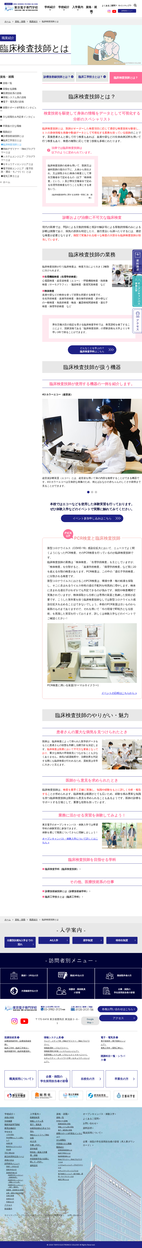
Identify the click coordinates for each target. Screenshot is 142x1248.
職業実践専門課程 (12, 1124)
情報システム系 (52, 1037)
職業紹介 (33, 21)
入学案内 (77, 7)
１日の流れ (10, 1134)
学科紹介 (50, 7)
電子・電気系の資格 (13, 101)
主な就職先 (61, 1140)
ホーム (8, 21)
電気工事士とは (11, 175)
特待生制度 (122, 940)
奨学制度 (88, 940)
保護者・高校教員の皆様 (14, 1190)
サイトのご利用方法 (53, 1215)
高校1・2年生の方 (12, 1166)
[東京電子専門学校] (21, 9)
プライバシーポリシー (30, 1215)
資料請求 (34, 1165)
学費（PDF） (35, 1145)
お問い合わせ (89, 1123)
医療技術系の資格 (12, 93)
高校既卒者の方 (11, 1173)
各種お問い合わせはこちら (117, 1009)
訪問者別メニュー (12, 1163)
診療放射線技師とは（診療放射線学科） (67, 891)
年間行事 (9, 1143)
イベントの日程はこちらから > (119, 693)
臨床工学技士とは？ (90, 76)
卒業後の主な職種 (12, 125)
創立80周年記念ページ (14, 1156)
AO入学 (54, 940)
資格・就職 (91, 9)
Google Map (90, 1021)
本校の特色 (9, 1117)
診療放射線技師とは (13, 135)
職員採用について (20, 1078)
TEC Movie (9, 1153)
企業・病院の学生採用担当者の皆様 (54, 1079)
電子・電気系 (108, 1037)
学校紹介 (63, 7)
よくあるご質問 (108, 5)
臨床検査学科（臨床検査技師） (62, 868)
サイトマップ (124, 5)
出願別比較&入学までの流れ (20, 942)
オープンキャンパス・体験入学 (98, 1114)
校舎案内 (8, 1208)
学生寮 (8, 1150)
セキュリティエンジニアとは (18, 164)
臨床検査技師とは (12, 144)
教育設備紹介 (10, 1128)
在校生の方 (88, 1078)
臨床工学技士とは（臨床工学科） (63, 896)
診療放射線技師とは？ (56, 76)
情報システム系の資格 (14, 97)
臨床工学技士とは (12, 140)
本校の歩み (9, 1160)
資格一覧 (7, 83)
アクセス (118, 1018)
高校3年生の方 (11, 1169)
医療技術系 (11, 1037)
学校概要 (8, 1121)
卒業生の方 (121, 1078)
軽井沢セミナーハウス (14, 1146)
